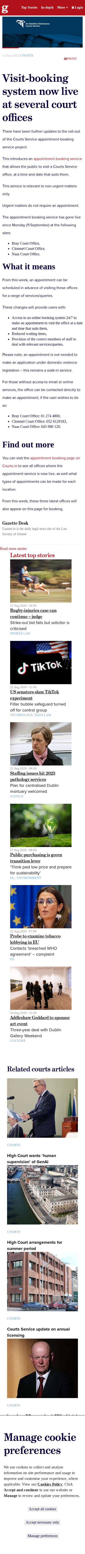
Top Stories (29, 7)
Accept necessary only (42, 1522)
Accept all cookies (42, 1509)
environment (29, 878)
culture (18, 1040)
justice (17, 796)
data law (43, 715)
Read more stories (13, 549)
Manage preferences (43, 1536)
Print (72, 58)
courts (26, 55)
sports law (20, 633)
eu (12, 959)
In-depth (47, 7)
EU (12, 878)
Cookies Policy (50, 1484)
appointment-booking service (58, 158)
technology (21, 715)
